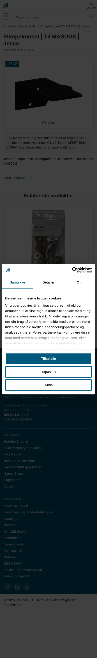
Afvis (48, 385)
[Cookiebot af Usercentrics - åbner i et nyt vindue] (72, 270)
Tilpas (46, 372)
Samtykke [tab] (17, 282)
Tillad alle (48, 359)
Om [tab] (79, 282)
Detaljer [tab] (48, 282)
